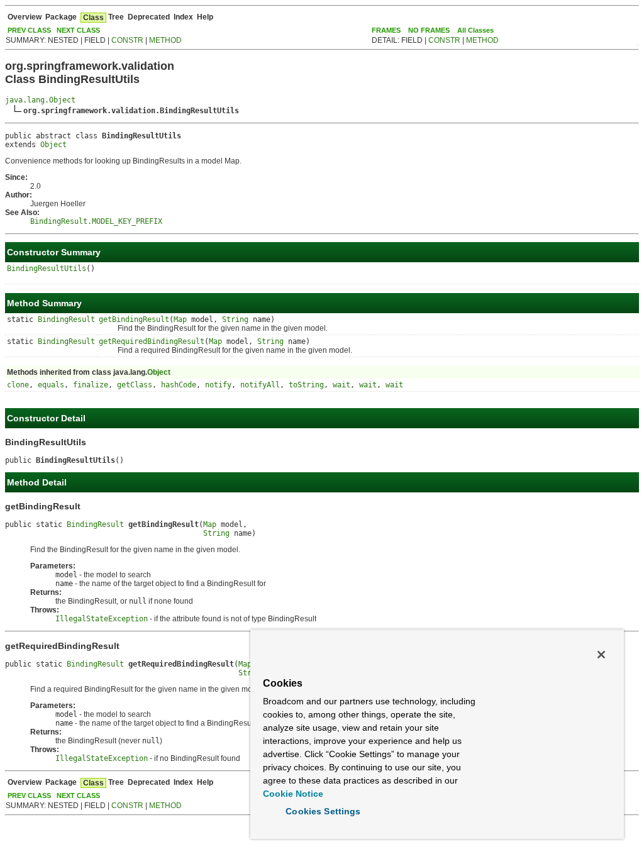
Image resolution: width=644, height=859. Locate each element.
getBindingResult (134, 319)
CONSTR (127, 40)
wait (341, 384)
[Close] (601, 654)
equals (51, 384)
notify (218, 384)
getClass (134, 384)
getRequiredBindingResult (151, 341)
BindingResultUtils (46, 268)
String (235, 319)
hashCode (178, 384)
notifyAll (260, 384)
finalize (90, 384)
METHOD (165, 40)
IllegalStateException (101, 618)
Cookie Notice (293, 794)
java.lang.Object (40, 100)
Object (53, 144)
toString (306, 384)
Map (180, 319)
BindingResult (66, 319)
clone (18, 384)
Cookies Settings (323, 811)
